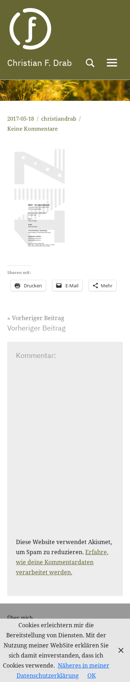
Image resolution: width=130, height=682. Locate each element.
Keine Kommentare (32, 128)
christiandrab (58, 118)
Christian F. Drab (39, 62)
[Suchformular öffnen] (90, 63)
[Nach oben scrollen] (115, 667)
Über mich (20, 617)
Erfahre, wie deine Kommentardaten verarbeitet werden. (62, 562)
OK (91, 675)
